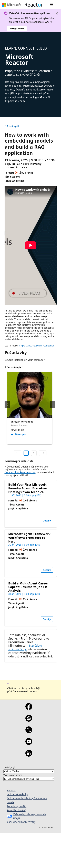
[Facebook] (28, 708)
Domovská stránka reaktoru (20, 472)
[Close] (56, 13)
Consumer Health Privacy (21, 821)
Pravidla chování (16, 810)
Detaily (47, 520)
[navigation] (17, 453)
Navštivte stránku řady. (25, 647)
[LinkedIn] (28, 755)
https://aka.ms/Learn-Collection (37, 345)
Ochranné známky (17, 794)
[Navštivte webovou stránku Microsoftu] (11, 4)
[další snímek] (52, 404)
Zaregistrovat (17, 28)
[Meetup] (28, 720)
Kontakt (11, 790)
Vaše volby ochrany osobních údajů (29, 816)
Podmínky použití (16, 806)
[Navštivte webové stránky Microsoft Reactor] (34, 4)
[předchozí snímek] (7, 404)
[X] (28, 732)
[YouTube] (28, 743)
